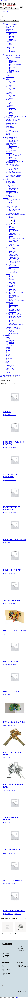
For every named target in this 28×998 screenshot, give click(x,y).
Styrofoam (11, 70)
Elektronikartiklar (13, 306)
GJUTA (8, 274)
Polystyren (12, 67)
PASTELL (9, 151)
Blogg (6, 956)
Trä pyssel (11, 244)
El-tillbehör (12, 307)
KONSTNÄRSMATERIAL (10, 137)
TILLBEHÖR (9, 178)
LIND (7, 27)
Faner (10, 50)
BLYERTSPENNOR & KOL (13, 172)
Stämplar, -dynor (10, 193)
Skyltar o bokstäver (11, 191)
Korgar (8, 136)
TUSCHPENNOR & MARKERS (14, 175)
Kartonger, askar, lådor (11, 123)
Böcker (11, 330)
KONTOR (5, 179)
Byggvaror (12, 321)
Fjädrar (8, 348)
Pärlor (10, 237)
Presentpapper (9, 126)
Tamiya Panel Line (14, 250)
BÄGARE (12, 293)
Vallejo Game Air (13, 253)
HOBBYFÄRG (10, 247)
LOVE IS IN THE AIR (7, 933)
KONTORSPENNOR (11, 182)
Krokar (8, 354)
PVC (10, 68)
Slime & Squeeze (13, 241)
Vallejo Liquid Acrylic (14, 261)
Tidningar (11, 331)
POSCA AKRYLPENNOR (13, 177)
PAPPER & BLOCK (11, 164)
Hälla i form (12, 276)
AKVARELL (9, 139)
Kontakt (7, 953)
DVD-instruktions (13, 333)
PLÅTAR (8, 86)
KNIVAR (11, 343)
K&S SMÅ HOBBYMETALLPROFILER (17, 116)
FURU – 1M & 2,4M (11, 32)
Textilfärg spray (13, 271)
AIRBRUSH (12, 262)
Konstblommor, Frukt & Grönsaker (18, 314)
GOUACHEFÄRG (11, 143)
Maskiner (11, 338)
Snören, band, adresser (11, 120)
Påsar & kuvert (10, 127)
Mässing (11, 85)
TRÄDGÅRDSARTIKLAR (13, 327)
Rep (7, 359)
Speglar (8, 355)
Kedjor (8, 361)
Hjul (7, 351)
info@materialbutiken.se (22, 966)
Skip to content (3, 0)
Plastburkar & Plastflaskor (12, 132)
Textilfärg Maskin (13, 269)
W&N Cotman (13, 158)
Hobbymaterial (7, 375)
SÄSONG (5, 362)
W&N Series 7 (13, 160)
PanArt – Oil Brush (14, 155)
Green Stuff (12, 212)
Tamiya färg (12, 248)
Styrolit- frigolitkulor (14, 234)
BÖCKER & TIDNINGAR (13, 329)
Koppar (11, 84)
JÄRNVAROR (7, 336)
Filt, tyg (11, 226)
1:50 (13, 220)
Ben (7, 352)
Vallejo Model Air (13, 255)
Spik (7, 344)
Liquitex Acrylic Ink (14, 147)
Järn (10, 82)
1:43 (13, 219)
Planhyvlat (12, 37)
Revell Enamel (13, 251)
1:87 (13, 222)
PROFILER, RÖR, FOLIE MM (14, 56)
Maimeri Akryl (13, 146)
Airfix (10, 200)
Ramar (11, 286)
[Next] (26, 918)
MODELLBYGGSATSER (13, 199)
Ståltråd (11, 112)
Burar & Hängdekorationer (16, 319)
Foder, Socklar (12, 33)
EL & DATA (9, 302)
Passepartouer (12, 288)
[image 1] (20, 927)
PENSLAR (9, 153)
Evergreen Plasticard (14, 207)
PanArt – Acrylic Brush (15, 154)
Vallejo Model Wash (14, 260)
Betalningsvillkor (22, 991)
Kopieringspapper (13, 188)
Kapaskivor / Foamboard (12, 192)
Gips (10, 278)
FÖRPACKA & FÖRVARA (10, 117)
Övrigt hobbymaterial (14, 213)
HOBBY (5, 198)
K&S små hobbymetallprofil (16, 209)
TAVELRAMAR (10, 285)
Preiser (11, 217)
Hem (1, 375)
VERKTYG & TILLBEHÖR (16, 300)
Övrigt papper (12, 189)
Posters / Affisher (13, 291)
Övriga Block (12, 170)
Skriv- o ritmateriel (10, 185)
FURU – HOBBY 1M (11, 26)
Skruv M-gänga (10, 345)
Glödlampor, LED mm (14, 309)
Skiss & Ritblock (13, 167)
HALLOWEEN (10, 369)
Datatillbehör (12, 312)
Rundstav (11, 34)
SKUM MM (9, 72)
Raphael (11, 157)
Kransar (11, 320)
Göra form (11, 275)
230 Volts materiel (13, 305)
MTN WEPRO (13, 265)
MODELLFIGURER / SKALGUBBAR (16, 215)
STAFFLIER (9, 171)
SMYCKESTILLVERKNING (17, 238)
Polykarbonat (12, 65)
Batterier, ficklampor (14, 310)
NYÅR (8, 372)
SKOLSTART (9, 368)
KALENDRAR (10, 181)
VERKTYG (9, 341)
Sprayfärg (8, 264)
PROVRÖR (12, 298)
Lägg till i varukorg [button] (16, 914)
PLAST (5, 54)
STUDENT (9, 367)
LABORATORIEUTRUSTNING (14, 292)
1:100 (13, 223)
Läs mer (14, 415)
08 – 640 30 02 (19, 965)
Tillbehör (11, 340)
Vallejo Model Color (14, 257)
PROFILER (9, 94)
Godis (7, 334)
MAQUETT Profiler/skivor (13, 57)
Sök (21, 7)
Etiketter (11, 196)
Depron (11, 60)
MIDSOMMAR (10, 365)
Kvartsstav (12, 36)
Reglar (11, 39)
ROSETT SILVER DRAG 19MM (19, 934)
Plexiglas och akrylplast (15, 64)
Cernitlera (11, 279)
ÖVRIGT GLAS (13, 299)
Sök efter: (2, 7)
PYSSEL (8, 224)
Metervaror (12, 229)
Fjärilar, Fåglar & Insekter (15, 316)
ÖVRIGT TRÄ (10, 47)
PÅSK (7, 364)
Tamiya (11, 203)
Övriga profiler (13, 40)
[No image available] (7, 927)
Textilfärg (8, 268)
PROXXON (9, 337)
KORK (8, 30)
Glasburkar (9, 129)
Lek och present (13, 243)
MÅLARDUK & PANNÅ (13, 162)
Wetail (17, 997)
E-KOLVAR (12, 295)
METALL (5, 78)
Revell (11, 202)
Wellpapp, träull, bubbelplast (13, 119)
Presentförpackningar (11, 124)
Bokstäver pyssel (13, 230)
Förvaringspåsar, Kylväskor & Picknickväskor (16, 325)
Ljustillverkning (13, 282)
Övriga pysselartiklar (14, 245)
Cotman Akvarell (13, 140)
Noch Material (12, 210)
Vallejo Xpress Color (14, 258)
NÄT (7, 75)
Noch (10, 216)
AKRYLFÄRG (10, 144)
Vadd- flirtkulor (13, 233)
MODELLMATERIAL (12, 206)
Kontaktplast (12, 227)
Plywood (11, 46)
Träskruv (8, 347)
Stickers (11, 236)
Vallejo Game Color (14, 254)
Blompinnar (12, 51)
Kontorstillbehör (10, 195)
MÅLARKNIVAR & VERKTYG (14, 161)
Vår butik (7, 955)
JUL (7, 371)
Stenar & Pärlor (13, 323)
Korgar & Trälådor (14, 317)
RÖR (7, 99)
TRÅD (8, 106)
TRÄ (4, 23)
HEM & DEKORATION (12, 313)
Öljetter (8, 350)
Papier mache (12, 231)
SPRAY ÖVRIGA (14, 267)
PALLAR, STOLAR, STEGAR (17, 53)
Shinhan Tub (12, 141)
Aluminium (12, 81)
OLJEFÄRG (9, 148)
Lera (10, 281)
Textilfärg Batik (13, 272)
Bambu (11, 48)
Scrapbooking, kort (14, 240)
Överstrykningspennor (14, 184)
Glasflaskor (9, 130)
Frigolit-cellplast (13, 61)
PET (10, 63)
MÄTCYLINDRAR (14, 296)
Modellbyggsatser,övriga (15, 205)
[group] (7, 930)
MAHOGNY (9, 29)
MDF (10, 44)
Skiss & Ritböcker (13, 168)
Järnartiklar (9, 358)
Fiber (10, 43)
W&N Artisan (12, 150)
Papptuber (8, 122)
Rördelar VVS (9, 357)
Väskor (8, 134)
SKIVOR (8, 41)
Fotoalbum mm (13, 289)
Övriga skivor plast (14, 71)
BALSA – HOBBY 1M (12, 25)
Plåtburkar (8, 133)
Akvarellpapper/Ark (14, 165)
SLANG (8, 74)
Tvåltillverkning (13, 283)
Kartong (11, 186)
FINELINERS (9, 174)
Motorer (11, 303)
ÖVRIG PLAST (10, 77)
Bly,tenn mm (12, 109)
